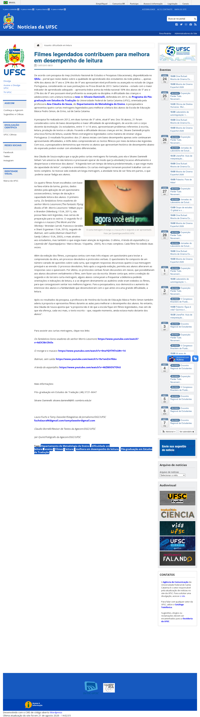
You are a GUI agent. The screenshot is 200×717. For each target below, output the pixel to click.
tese (77, 96)
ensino (49, 449)
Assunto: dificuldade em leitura (58, 45)
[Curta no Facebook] (176, 24)
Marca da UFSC (11, 180)
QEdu (37, 78)
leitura (69, 449)
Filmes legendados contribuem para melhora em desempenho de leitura (92, 57)
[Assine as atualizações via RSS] (195, 24)
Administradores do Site (186, 33)
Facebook (8, 152)
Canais (185, 3)
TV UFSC (8, 92)
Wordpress (56, 712)
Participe (134, 3)
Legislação (172, 3)
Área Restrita (165, 33)
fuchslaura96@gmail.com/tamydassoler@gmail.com (64, 420)
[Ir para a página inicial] (37, 45)
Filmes (59, 449)
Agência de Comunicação (175, 582)
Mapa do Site (180, 9)
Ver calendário (186, 431)
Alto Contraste (164, 9)
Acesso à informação (153, 3)
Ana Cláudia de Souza (59, 104)
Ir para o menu (27, 9)
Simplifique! (101, 3)
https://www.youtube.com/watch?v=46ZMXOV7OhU (90, 367)
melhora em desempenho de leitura (97, 449)
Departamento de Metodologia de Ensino (101, 104)
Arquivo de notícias (169, 472)
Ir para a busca (42, 9)
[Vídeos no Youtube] (186, 24)
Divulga (7, 81)
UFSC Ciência (10, 134)
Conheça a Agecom (13, 110)
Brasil (12, 2)
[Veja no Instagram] (191, 24)
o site (182, 596)
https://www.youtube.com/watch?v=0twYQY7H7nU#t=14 (92, 350)
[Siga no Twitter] (181, 24)
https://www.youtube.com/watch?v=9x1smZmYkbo (86, 359)
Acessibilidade (148, 9)
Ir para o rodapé (58, 9)
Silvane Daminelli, (94, 96)
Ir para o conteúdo (11, 9)
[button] (168, 431)
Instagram (9, 160)
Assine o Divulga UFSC (12, 86)
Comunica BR (118, 3)
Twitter (7, 156)
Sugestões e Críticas (14, 114)
